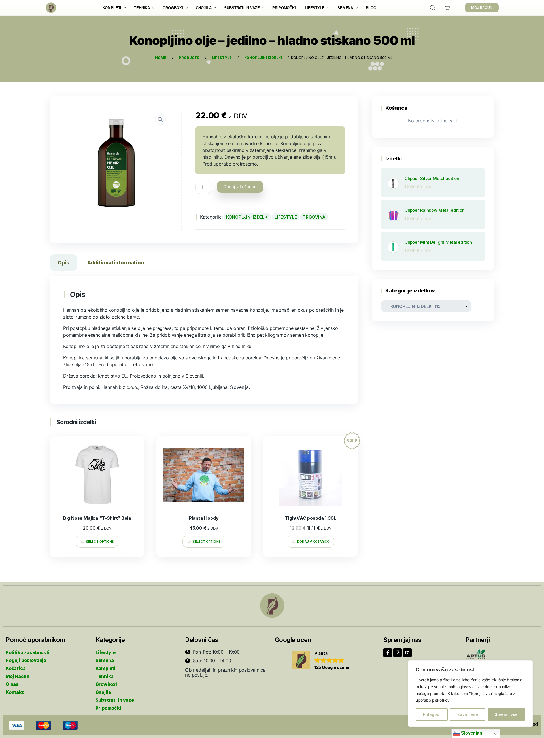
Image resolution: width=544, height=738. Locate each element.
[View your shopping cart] (447, 8)
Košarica (16, 668)
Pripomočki (108, 708)
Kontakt (15, 692)
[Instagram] (397, 652)
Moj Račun (17, 676)
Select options (100, 542)
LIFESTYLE (286, 217)
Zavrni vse (467, 714)
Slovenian (471, 733)
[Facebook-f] (387, 652)
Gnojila (103, 692)
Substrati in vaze (114, 700)
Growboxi (106, 684)
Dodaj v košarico (240, 186)
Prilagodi (432, 714)
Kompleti (105, 668)
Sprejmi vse (506, 714)
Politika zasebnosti (28, 652)
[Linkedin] (407, 652)
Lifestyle (105, 652)
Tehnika (104, 676)
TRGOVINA (314, 217)
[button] (320, 660)
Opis (63, 263)
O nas (12, 684)
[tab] (64, 263)
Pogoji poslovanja (26, 660)
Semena (104, 660)
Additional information (115, 263)
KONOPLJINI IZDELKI (247, 217)
